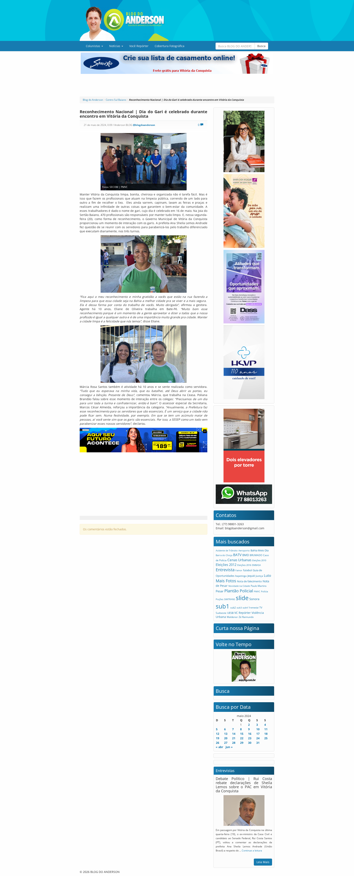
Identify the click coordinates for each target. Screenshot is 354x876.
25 (266, 738)
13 (225, 734)
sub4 (245, 607)
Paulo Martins (259, 585)
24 (258, 738)
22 (241, 738)
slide (242, 598)
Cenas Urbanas (239, 560)
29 (241, 743)
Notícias (115, 46)
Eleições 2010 (259, 560)
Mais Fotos (226, 581)
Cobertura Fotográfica (169, 46)
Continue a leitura (252, 850)
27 (225, 743)
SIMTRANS (229, 599)
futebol (247, 570)
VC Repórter (242, 613)
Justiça (259, 575)
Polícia (264, 591)
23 (249, 738)
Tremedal (253, 607)
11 (266, 729)
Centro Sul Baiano (116, 100)
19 (217, 738)
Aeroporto (244, 550)
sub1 (222, 606)
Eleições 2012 (226, 564)
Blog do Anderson (93, 100)
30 (249, 743)
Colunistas (93, 46)
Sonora (254, 599)
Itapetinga (241, 576)
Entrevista (225, 569)
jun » (229, 747)
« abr (219, 747)
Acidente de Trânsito (227, 550)
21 (233, 738)
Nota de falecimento (249, 581)
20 (225, 738)
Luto (267, 575)
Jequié (251, 576)
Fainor (238, 570)
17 (258, 734)
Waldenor (232, 617)
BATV (237, 554)
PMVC (257, 591)
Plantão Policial (238, 591)
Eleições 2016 (244, 565)
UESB (230, 613)
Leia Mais (262, 862)
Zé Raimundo (246, 617)
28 (233, 743)
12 (217, 734)
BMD (245, 555)
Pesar (220, 591)
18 (266, 734)
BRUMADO (256, 555)
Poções (219, 599)
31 (258, 743)
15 (241, 734)
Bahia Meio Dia (260, 550)
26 (217, 743)
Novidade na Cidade (239, 585)
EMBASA (256, 565)
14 (233, 734)
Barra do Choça (224, 555)
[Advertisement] (177, 85)
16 (249, 734)
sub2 (233, 607)
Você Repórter (139, 46)
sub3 (239, 607)
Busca (261, 46)
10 (258, 729)
